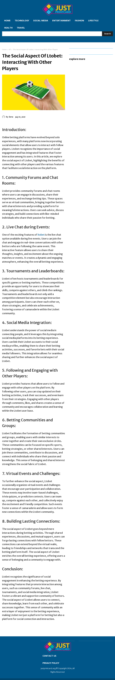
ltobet (41, 234)
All (10, 50)
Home (4, 50)
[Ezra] (4, 116)
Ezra (11, 117)
